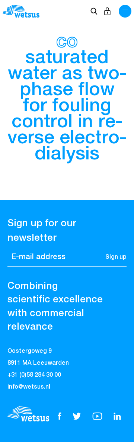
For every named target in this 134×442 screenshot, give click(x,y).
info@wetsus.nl (28, 387)
